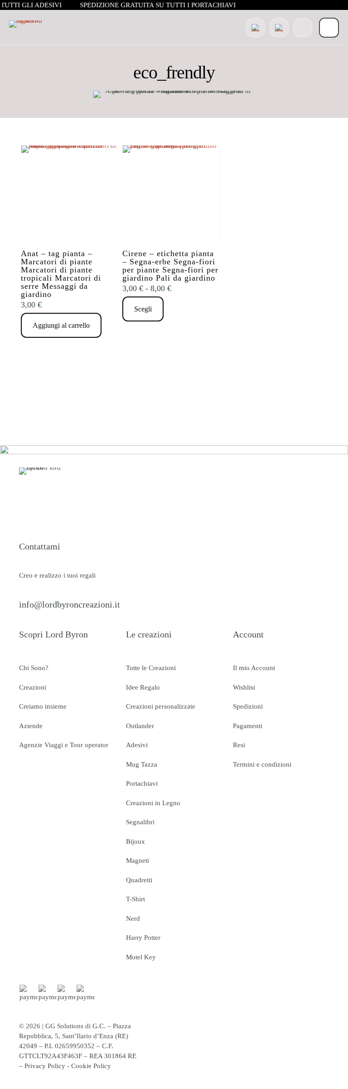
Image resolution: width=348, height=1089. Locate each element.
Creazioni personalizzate (160, 706)
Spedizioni (248, 706)
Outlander (140, 725)
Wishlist (244, 687)
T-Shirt (135, 899)
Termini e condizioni (262, 764)
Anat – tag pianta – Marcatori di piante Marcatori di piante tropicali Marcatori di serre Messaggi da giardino (61, 274)
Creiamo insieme (43, 706)
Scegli (143, 309)
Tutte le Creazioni (151, 667)
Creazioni (32, 687)
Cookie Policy (91, 1066)
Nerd (133, 918)
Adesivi (137, 745)
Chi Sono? (33, 667)
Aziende (31, 725)
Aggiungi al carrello (61, 325)
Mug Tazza (141, 764)
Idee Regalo (143, 687)
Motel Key (141, 957)
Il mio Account (254, 667)
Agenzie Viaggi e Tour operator (63, 745)
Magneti (137, 860)
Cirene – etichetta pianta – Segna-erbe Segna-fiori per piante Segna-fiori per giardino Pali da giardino (170, 265)
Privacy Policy (44, 1066)
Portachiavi (142, 783)
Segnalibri (140, 822)
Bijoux (135, 841)
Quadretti (139, 880)
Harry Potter (143, 937)
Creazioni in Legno (153, 803)
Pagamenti (247, 725)
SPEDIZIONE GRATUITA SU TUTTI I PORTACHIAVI (159, 5)
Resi (239, 745)
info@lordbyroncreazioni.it (69, 604)
